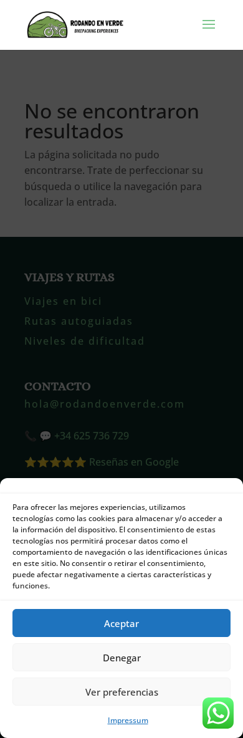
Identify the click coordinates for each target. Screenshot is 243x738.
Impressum (128, 720)
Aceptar (121, 623)
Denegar (122, 657)
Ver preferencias (121, 692)
